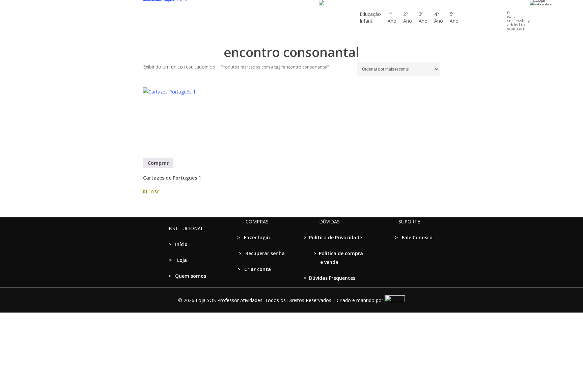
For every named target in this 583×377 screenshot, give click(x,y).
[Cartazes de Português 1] (176, 120)
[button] (291, 372)
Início (210, 67)
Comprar (158, 163)
